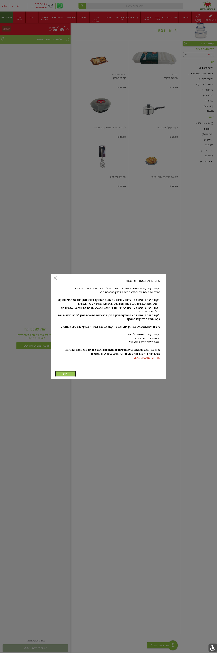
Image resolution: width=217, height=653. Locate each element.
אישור (65, 374)
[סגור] (55, 278)
